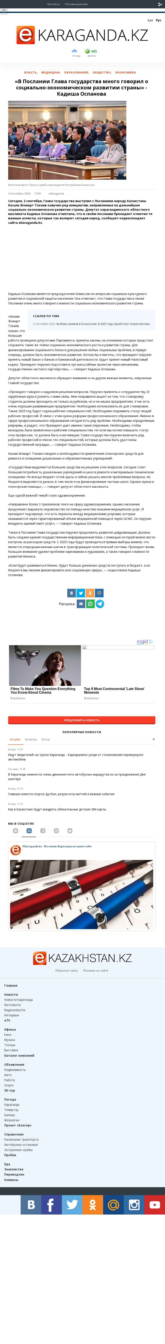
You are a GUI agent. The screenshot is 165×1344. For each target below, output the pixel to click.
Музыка (9, 1040)
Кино (7, 1035)
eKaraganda (56, 193)
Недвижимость (15, 1070)
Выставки (11, 1050)
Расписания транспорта (21, 1139)
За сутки (15, 739)
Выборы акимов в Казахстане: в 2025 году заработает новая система (91, 324)
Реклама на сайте (95, 970)
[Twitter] (80, 593)
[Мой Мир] (99, 593)
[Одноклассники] (90, 593)
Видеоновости (14, 1010)
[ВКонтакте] (71, 593)
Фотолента (12, 1005)
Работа (9, 1080)
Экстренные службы (18, 1150)
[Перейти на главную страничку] (82, 42)
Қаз (150, 20)
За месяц (31, 739)
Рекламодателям (76, 4)
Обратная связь (66, 970)
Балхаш (9, 1115)
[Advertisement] (81, 258)
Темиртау (11, 1110)
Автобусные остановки (21, 1145)
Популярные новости (82, 732)
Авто (8, 1075)
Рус (158, 20)
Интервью (11, 1015)
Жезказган (11, 1120)
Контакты (53, 4)
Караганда (11, 1105)
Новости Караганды (18, 1000)
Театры (9, 1045)
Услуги (8, 1085)
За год (45, 739)
